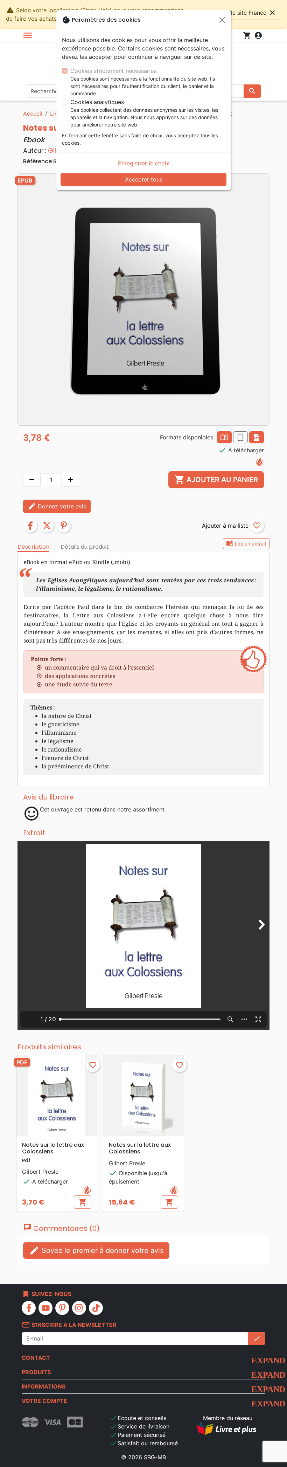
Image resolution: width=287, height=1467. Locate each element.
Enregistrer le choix (143, 163)
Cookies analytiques (97, 101)
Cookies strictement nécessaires (113, 70)
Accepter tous (143, 179)
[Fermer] (222, 20)
